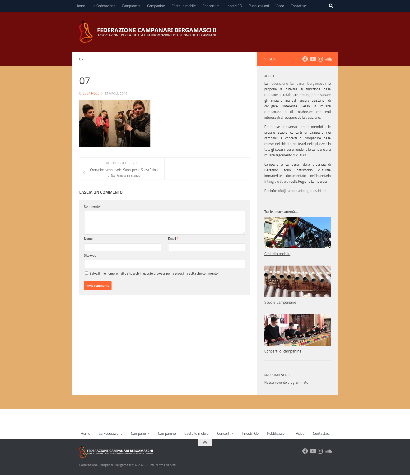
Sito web (90, 255)
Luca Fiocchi (92, 93)
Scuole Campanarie (280, 302)
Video (279, 6)
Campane (129, 6)
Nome (89, 239)
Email (173, 239)
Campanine (156, 6)
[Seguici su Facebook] (305, 59)
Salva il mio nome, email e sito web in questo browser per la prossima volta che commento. (154, 273)
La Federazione (103, 6)
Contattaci (299, 6)
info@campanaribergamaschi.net (301, 191)
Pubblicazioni (259, 6)
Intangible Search (277, 181)
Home (80, 6)
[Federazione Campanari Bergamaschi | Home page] (149, 32)
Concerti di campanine (283, 351)
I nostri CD (234, 6)
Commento (93, 206)
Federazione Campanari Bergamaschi (298, 83)
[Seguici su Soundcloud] (328, 59)
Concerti (208, 6)
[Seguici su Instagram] (320, 59)
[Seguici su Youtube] (313, 59)
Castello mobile (184, 6)
